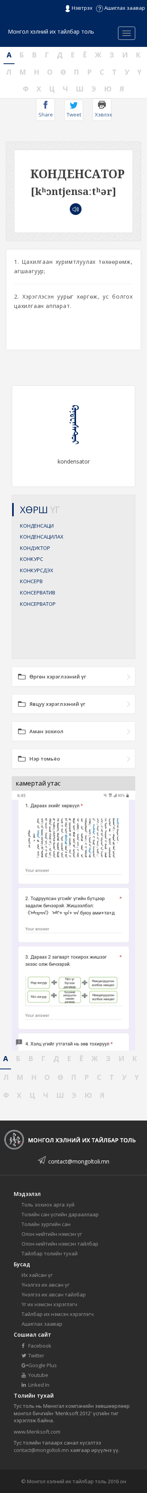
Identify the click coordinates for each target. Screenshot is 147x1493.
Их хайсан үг (37, 1274)
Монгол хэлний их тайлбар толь (51, 31)
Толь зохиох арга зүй (48, 1204)
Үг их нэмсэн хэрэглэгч (49, 1304)
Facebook (39, 1345)
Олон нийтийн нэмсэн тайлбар (60, 1243)
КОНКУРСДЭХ (36, 570)
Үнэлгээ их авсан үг (45, 1284)
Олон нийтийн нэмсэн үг (52, 1233)
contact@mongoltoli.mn (78, 1161)
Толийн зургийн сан (46, 1224)
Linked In (38, 1384)
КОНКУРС (31, 558)
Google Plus (42, 1365)
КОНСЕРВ (31, 581)
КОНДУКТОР (35, 547)
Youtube (37, 1374)
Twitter (35, 1355)
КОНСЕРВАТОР (38, 603)
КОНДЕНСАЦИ (37, 525)
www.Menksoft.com (37, 1431)
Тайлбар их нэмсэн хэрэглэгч (58, 1314)
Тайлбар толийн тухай (50, 1253)
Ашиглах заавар (124, 7)
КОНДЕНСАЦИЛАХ (42, 536)
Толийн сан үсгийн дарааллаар (60, 1214)
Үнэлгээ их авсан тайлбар (54, 1294)
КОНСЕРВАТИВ (37, 592)
